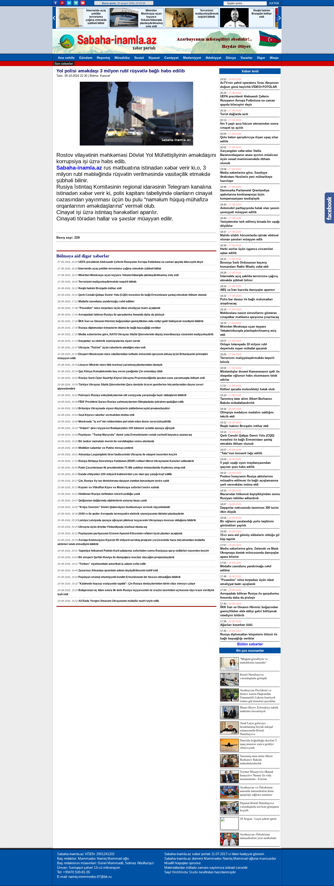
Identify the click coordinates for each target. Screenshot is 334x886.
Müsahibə (122, 57)
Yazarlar (246, 57)
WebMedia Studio (185, 872)
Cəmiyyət (171, 57)
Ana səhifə (66, 57)
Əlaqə (274, 57)
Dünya (231, 57)
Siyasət (154, 57)
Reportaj (103, 57)
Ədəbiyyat (213, 57)
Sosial (139, 57)
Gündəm (85, 57)
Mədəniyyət (192, 57)
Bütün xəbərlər (250, 644)
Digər (261, 57)
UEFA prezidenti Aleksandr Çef (98, 63)
